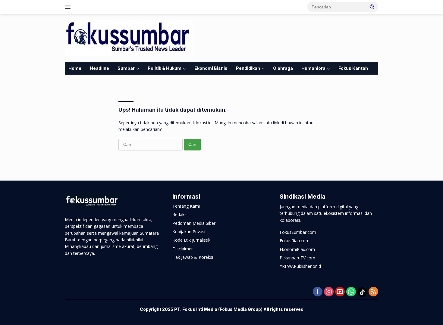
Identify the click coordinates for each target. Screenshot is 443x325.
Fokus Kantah (353, 68)
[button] (372, 6)
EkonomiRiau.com (297, 249)
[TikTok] (362, 292)
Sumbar (126, 68)
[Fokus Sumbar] (129, 37)
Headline (99, 68)
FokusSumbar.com (298, 232)
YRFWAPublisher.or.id (300, 266)
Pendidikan (248, 68)
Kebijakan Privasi (188, 231)
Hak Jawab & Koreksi (192, 257)
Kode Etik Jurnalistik (191, 240)
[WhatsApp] (351, 292)
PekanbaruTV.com (297, 258)
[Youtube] (340, 292)
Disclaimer (182, 249)
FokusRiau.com (294, 240)
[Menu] (69, 7)
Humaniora (313, 68)
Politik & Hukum (164, 68)
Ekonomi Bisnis (211, 68)
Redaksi (179, 214)
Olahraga (283, 68)
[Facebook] (317, 292)
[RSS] (373, 292)
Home (74, 68)
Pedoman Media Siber (193, 223)
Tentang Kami (186, 206)
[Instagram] (329, 292)
